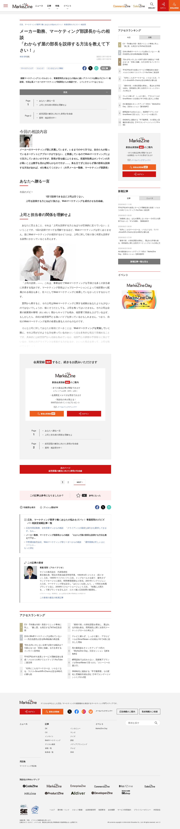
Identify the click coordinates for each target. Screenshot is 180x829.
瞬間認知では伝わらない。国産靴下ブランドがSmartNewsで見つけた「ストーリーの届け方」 (91, 662)
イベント (67, 5)
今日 (128, 37)
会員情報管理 (91, 809)
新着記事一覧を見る (139, 261)
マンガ (72, 732)
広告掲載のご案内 (127, 711)
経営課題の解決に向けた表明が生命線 (56, 113)
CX (46, 732)
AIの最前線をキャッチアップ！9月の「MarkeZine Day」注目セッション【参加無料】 (90, 650)
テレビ (72, 748)
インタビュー (75, 728)
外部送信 (157, 809)
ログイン (85, 413)
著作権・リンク (63, 809)
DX (46, 728)
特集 (57, 5)
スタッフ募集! (77, 809)
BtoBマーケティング (52, 740)
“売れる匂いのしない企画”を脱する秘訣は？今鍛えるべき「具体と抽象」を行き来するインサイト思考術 (43, 647)
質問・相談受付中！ (48, 117)
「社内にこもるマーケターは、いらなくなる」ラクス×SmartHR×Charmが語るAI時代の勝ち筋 (43, 671)
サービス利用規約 (124, 809)
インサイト (49, 736)
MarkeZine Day (101, 728)
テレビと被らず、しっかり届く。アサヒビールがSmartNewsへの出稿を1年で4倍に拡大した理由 (91, 639)
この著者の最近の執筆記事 (51, 597)
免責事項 (101, 809)
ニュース (39, 5)
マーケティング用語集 (28, 766)
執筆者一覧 (49, 752)
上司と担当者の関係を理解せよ (53, 104)
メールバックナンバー (67, 406)
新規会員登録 (48, 413)
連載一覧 (48, 748)
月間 (149, 37)
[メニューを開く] (5, 5)
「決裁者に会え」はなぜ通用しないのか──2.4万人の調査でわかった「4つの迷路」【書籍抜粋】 (139, 219)
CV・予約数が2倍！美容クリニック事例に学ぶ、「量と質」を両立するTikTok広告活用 (43, 627)
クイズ (72, 736)
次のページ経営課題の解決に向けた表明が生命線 (65, 469)
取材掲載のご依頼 (150, 711)
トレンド (40, 68)
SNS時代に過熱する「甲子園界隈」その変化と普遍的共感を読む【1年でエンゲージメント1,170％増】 (91, 674)
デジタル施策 (50, 744)
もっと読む (29, 547)
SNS (72, 752)
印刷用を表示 (29, 507)
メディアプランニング (78, 744)
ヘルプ (52, 809)
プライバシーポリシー (142, 809)
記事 (49, 5)
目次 (65, 92)
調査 (72, 740)
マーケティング (27, 68)
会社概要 (111, 809)
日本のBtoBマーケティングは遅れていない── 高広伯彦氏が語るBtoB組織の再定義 (43, 637)
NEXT (79, 482)
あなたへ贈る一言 (47, 100)
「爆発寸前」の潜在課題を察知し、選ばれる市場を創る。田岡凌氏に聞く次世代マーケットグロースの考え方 (90, 627)
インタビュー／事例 (55, 68)
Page (28, 115)
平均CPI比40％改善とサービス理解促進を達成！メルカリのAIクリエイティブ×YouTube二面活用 (43, 659)
